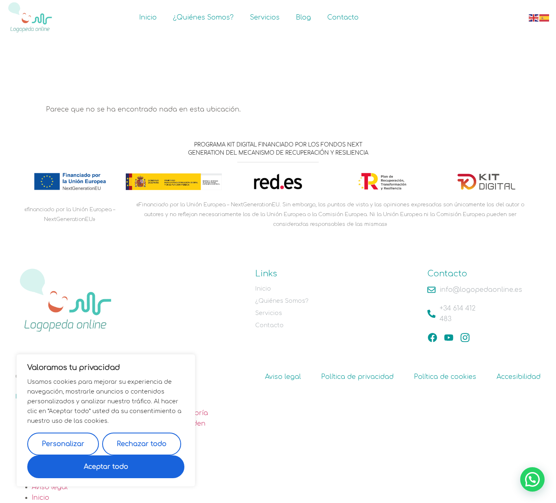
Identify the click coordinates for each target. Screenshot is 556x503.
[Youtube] (449, 337)
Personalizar (63, 444)
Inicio (148, 17)
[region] (105, 420)
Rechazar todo (141, 444)
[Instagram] (465, 337)
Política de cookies (445, 377)
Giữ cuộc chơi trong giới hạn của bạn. (79, 497)
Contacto (343, 17)
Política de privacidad (357, 377)
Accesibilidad (519, 377)
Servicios (265, 17)
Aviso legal (283, 377)
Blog (303, 17)
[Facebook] (432, 337)
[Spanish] (544, 17)
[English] (534, 17)
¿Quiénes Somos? (203, 17)
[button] (532, 479)
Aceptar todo (106, 466)
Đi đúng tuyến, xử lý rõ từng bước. (73, 487)
